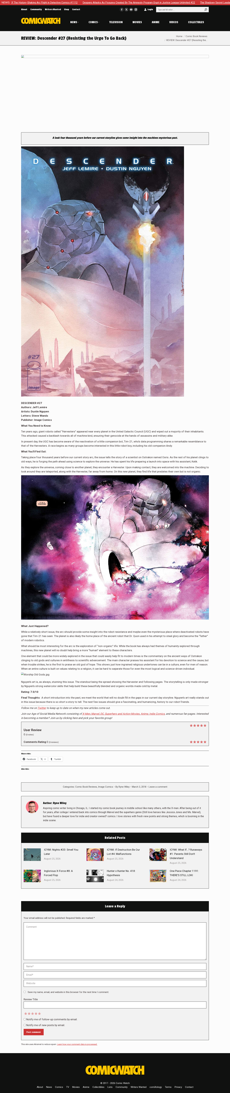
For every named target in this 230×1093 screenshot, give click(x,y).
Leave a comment (158, 786)
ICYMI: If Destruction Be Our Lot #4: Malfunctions (123, 851)
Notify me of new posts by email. (45, 1025)
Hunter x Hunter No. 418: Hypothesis (121, 873)
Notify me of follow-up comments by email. (51, 1019)
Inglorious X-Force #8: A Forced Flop (58, 873)
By (122, 786)
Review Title (31, 999)
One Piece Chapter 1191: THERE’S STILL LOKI (184, 873)
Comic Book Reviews (86, 786)
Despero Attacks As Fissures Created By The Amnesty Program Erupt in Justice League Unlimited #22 (68, 2)
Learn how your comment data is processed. (77, 1044)
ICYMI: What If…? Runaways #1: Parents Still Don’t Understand (186, 854)
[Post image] (32, 854)
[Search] (205, 9)
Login (150, 9)
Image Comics (105, 786)
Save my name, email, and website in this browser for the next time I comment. (68, 992)
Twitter (42, 708)
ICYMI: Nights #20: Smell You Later (61, 851)
